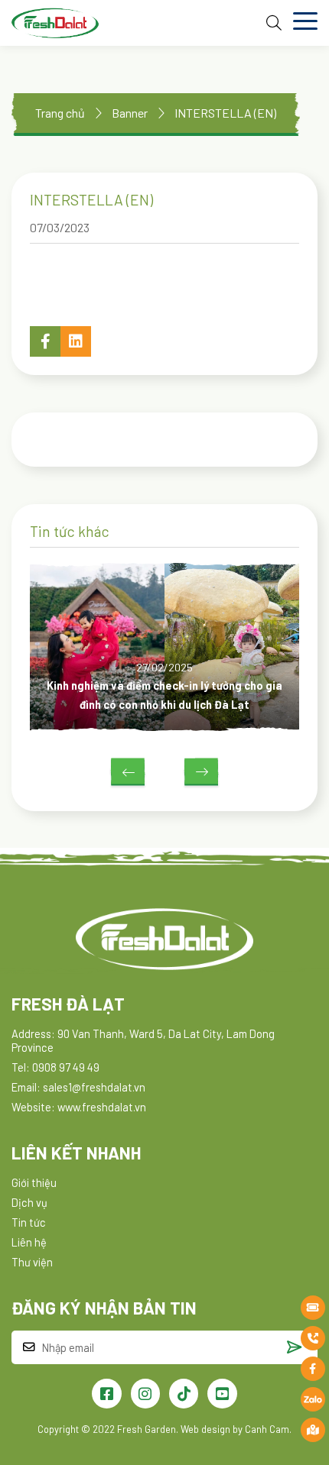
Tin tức (28, 1222)
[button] (45, 341)
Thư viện (32, 1262)
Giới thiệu (34, 1182)
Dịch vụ (29, 1202)
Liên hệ (29, 1242)
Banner (130, 112)
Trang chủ (60, 112)
